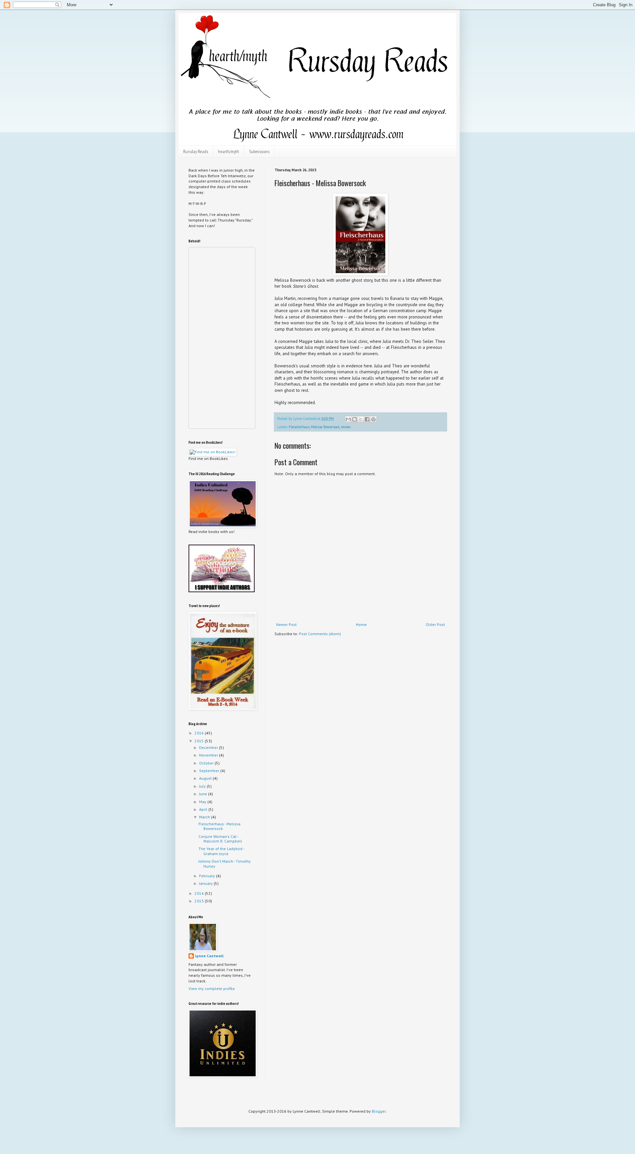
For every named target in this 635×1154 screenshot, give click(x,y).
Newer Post (286, 624)
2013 (199, 900)
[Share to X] (361, 419)
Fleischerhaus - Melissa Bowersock (219, 826)
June (203, 793)
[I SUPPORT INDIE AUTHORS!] (222, 590)
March (205, 816)
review (346, 427)
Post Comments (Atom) (320, 633)
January (206, 883)
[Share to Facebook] (367, 419)
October (207, 763)
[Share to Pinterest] (373, 419)
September (209, 770)
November (209, 755)
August (206, 778)
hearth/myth (228, 151)
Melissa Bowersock (325, 427)
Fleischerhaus (299, 427)
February (207, 875)
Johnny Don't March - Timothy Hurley (224, 863)
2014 (199, 893)
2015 (199, 740)
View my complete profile (212, 988)
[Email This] (348, 419)
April (203, 809)
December (209, 747)
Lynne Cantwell (209, 955)
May (203, 801)
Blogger (379, 1111)
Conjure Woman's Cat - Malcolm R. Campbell (220, 839)
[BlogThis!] (354, 419)
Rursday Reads (195, 151)
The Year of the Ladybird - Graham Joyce (221, 851)
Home (361, 624)
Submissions (259, 151)
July (203, 786)
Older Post (435, 624)
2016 (199, 732)
